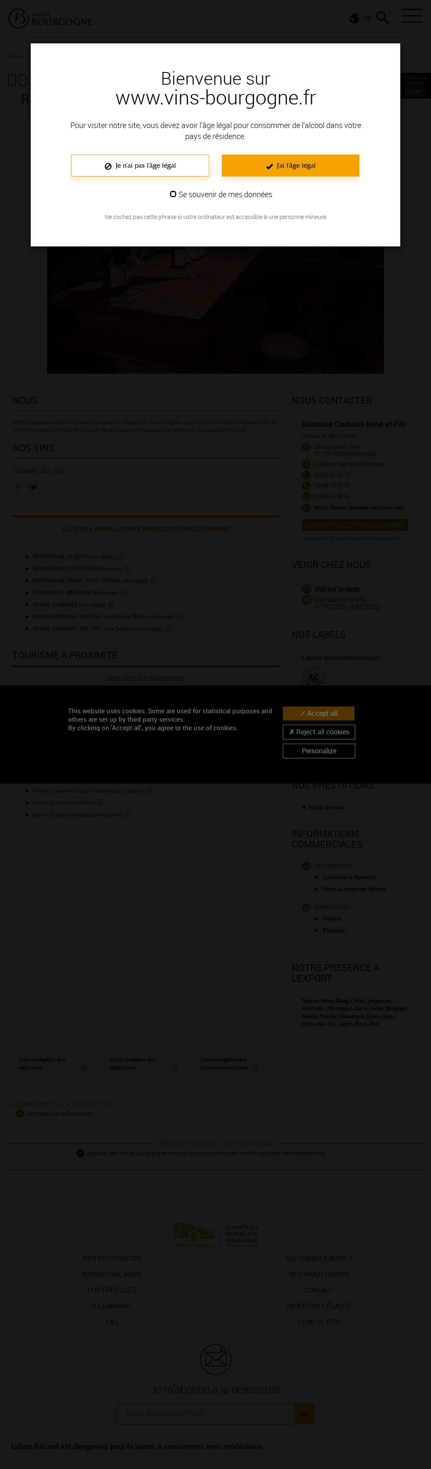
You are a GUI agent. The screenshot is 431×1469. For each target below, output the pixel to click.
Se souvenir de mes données (225, 194)
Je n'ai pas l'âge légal (145, 165)
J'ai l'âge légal (295, 165)
